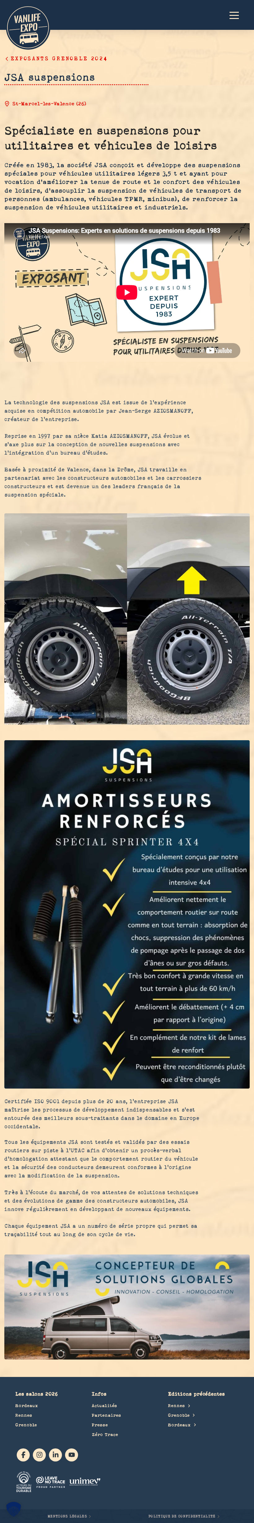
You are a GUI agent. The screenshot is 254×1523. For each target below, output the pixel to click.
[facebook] (23, 1454)
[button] (237, 14)
